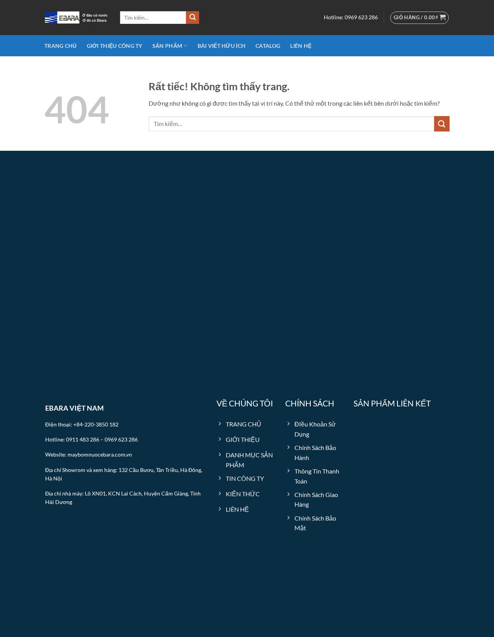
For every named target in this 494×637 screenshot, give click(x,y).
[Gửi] (192, 17)
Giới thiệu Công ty (114, 45)
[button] (419, 18)
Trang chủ (60, 45)
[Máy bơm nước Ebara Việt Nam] (76, 17)
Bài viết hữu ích (222, 45)
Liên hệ (300, 45)
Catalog (267, 45)
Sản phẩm (167, 45)
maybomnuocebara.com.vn (100, 455)
